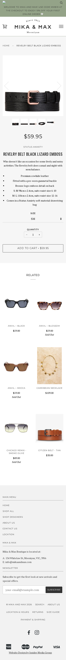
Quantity (33, 229)
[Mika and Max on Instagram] (37, 633)
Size (33, 213)
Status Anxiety (33, 147)
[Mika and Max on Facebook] (29, 633)
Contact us (10, 528)
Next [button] (57, 85)
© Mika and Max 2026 (19, 604)
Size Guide (53, 612)
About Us (9, 523)
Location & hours (17, 612)
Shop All (8, 511)
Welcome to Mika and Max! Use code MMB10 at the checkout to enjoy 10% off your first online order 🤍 (33, 10)
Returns (37, 612)
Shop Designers (13, 517)
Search (39, 604)
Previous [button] (9, 85)
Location (8, 534)
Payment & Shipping (33, 619)
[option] (33, 85)
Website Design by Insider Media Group (30, 652)
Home (6, 45)
